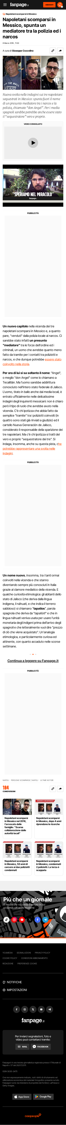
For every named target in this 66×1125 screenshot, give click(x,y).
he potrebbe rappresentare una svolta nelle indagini (32, 448)
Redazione (8, 963)
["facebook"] (38, 920)
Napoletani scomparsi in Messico (21, 14)
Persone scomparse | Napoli (24, 780)
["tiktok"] (6, 920)
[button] (60, 51)
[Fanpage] (33, 1020)
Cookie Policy (10, 958)
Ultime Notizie (46, 780)
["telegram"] (45, 920)
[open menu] (4, 4)
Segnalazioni (24, 952)
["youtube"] (22, 920)
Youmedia (8, 952)
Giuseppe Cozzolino (23, 50)
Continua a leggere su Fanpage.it (33, 661)
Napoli (6, 780)
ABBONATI (49, 5)
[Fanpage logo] (19, 5)
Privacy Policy (42, 952)
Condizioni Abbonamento (34, 958)
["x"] (30, 920)
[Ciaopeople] (33, 1116)
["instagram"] (14, 920)
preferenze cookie (27, 963)
